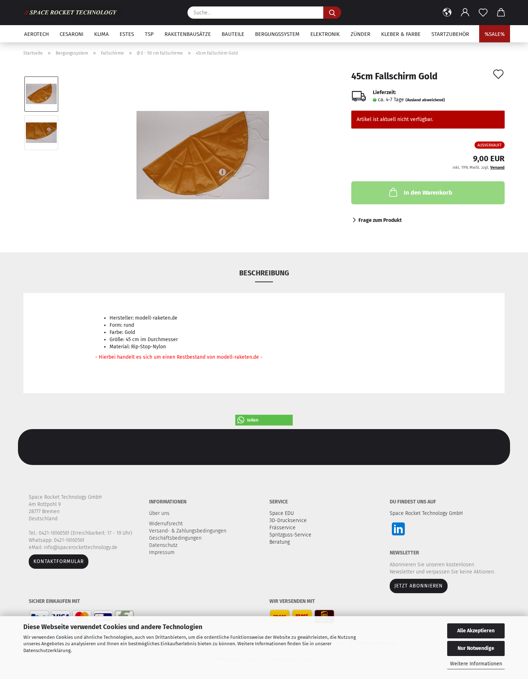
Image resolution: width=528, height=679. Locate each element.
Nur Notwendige (476, 648)
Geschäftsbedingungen (176, 538)
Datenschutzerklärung (47, 650)
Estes (127, 34)
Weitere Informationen (476, 664)
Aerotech (36, 34)
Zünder (360, 34)
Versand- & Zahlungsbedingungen (188, 531)
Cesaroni (71, 34)
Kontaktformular (58, 561)
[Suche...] (332, 12)
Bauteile (233, 34)
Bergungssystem (277, 34)
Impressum (162, 552)
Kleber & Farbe (401, 34)
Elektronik (325, 34)
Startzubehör (450, 34)
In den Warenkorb (428, 192)
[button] (447, 12)
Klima (101, 34)
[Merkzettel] (483, 12)
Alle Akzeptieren (476, 631)
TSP (149, 34)
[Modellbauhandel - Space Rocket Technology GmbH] (75, 12)
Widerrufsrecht (166, 524)
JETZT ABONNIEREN (418, 586)
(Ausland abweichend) (425, 100)
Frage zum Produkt (380, 220)
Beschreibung (264, 273)
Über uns (159, 513)
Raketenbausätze (188, 34)
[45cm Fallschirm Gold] (202, 152)
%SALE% (495, 34)
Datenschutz (164, 545)
